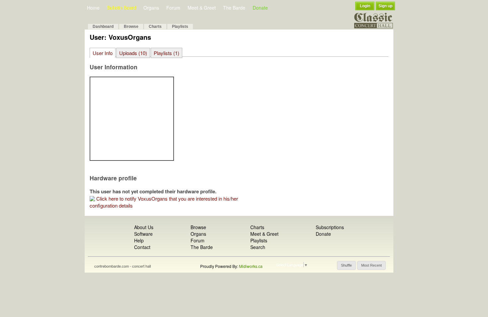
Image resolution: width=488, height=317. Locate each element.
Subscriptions (330, 227)
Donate (260, 7)
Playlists (180, 26)
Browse (131, 26)
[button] (346, 265)
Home (93, 7)
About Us (143, 227)
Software (143, 233)
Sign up (385, 6)
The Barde (234, 7)
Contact (142, 247)
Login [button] (365, 6)
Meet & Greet (202, 7)
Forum (173, 7)
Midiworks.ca (251, 266)
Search (257, 247)
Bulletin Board (121, 7)
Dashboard (103, 26)
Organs (151, 7)
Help (139, 240)
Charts (155, 26)
